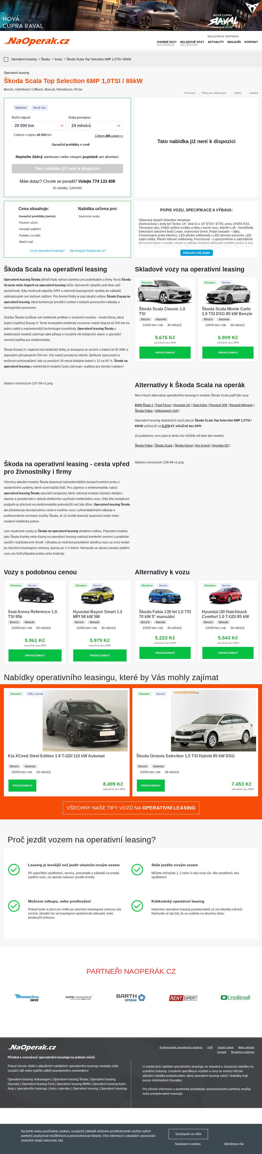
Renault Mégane (241, 405)
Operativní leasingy (113, 1088)
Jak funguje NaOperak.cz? (87, 251)
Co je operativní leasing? (47, 251)
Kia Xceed (202, 445)
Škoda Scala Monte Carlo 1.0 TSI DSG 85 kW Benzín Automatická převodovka (227, 314)
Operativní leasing (85, 1088)
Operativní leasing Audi (108, 1084)
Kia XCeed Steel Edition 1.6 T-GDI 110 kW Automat (56, 756)
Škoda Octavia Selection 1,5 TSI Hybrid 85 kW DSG (185, 756)
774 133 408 (103, 181)
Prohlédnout (165, 352)
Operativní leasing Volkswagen (29, 1079)
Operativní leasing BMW (73, 1084)
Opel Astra (200, 405)
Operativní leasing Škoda (70, 1079)
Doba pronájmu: (80, 117)
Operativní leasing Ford (38, 1084)
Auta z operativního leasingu (27, 1088)
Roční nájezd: (21, 117)
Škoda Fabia (143, 411)
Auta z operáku (59, 1088)
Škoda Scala (163, 445)
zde (60, 1140)
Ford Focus (163, 405)
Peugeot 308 (218, 405)
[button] (256, 997)
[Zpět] (7, 59)
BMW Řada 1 (144, 405)
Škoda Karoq (184, 445)
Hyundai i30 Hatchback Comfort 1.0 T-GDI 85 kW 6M (225, 617)
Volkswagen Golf (166, 411)
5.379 (166, 426)
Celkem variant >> (108, 135)
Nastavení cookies (188, 1144)
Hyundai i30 (181, 405)
